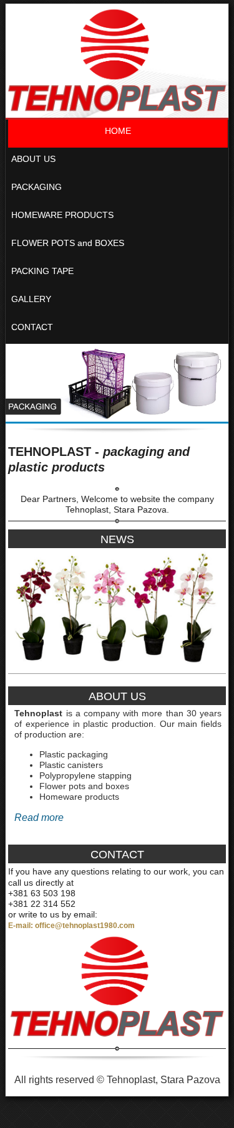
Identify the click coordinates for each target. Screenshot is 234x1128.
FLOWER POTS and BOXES (67, 243)
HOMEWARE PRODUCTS (62, 215)
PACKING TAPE (42, 271)
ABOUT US (33, 159)
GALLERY (31, 299)
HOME (118, 131)
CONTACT (32, 327)
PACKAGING (36, 187)
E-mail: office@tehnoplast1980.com (71, 925)
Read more (39, 817)
